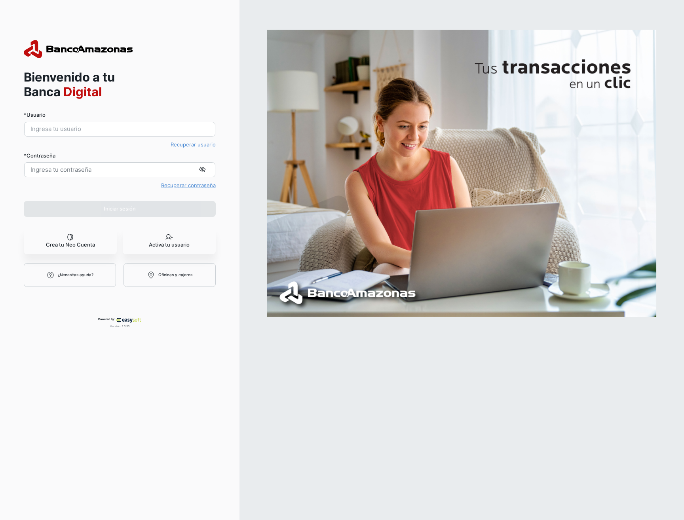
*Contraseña (39, 155)
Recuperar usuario (193, 144)
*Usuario (35, 115)
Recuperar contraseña (188, 185)
